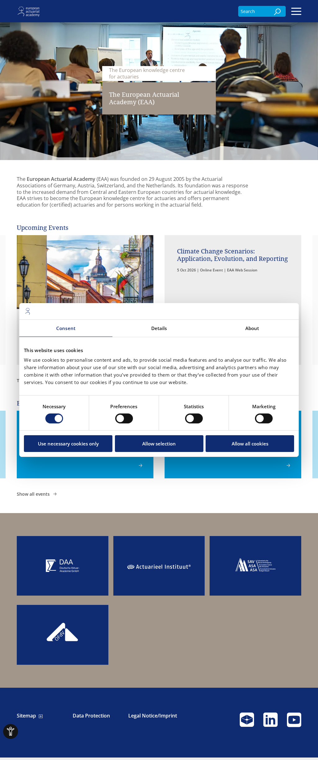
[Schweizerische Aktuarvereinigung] (255, 566)
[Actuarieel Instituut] (159, 566)
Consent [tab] (65, 328)
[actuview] (247, 722)
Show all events (34, 494)
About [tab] (252, 328)
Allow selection (159, 443)
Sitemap (26, 716)
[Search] (278, 11)
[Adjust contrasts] (10, 731)
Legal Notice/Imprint (152, 716)
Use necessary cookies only (68, 443)
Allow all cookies (250, 443)
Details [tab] (159, 328)
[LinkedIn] (270, 722)
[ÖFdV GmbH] (62, 635)
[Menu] (296, 11)
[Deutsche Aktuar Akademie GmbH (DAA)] (62, 566)
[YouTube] (294, 722)
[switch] (124, 418)
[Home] (29, 11)
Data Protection (91, 716)
